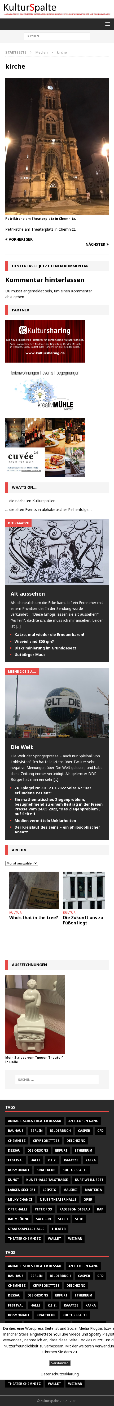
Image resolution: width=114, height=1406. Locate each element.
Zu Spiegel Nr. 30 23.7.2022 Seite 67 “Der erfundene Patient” (53, 790)
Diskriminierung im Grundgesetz (45, 647)
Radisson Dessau (74, 1209)
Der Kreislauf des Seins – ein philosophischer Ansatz (57, 829)
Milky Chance (20, 1199)
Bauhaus (15, 1130)
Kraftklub (46, 1170)
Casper (84, 1130)
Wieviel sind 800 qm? (34, 641)
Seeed (63, 1219)
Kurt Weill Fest (89, 1179)
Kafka (90, 1160)
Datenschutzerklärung (60, 1373)
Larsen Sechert (22, 1190)
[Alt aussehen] (57, 581)
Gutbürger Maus (30, 654)
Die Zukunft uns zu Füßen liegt (83, 920)
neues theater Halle (58, 1199)
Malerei (70, 1190)
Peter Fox (43, 1209)
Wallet (54, 1238)
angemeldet (33, 290)
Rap (100, 1209)
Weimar (75, 1238)
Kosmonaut (18, 1170)
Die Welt (22, 746)
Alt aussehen (28, 593)
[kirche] (57, 212)
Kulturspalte (75, 1170)
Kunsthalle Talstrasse (47, 1179)
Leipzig (49, 1190)
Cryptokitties (46, 1140)
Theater (58, 1229)
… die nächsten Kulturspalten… (31, 500)
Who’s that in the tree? (33, 917)
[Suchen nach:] (57, 36)
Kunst (13, 1179)
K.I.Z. (52, 1160)
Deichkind (76, 1140)
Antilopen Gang (83, 1121)
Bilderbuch (60, 1130)
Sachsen (43, 1219)
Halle (35, 1160)
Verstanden (59, 1363)
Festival (15, 1160)
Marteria (93, 1190)
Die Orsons (38, 1150)
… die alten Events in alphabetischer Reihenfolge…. (48, 509)
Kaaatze (71, 1160)
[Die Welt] (57, 735)
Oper (88, 1199)
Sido (79, 1219)
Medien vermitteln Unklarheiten (45, 820)
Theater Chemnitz (24, 1238)
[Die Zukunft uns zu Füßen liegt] (88, 890)
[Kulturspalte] (57, 15)
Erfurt (61, 1150)
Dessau (14, 1150)
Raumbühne (18, 1219)
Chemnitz (17, 1140)
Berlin (36, 1130)
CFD (100, 1130)
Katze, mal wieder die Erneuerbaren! (49, 634)
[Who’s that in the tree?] (34, 890)
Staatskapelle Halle (26, 1229)
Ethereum (83, 1150)
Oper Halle (18, 1209)
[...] (18, 626)
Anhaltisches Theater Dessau (34, 1121)
